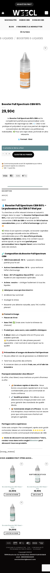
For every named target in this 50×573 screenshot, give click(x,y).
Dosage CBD (38, 20)
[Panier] (3, 12)
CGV (28, 547)
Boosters (34, 440)
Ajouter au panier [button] (12, 494)
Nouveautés (11, 20)
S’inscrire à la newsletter (29, 27)
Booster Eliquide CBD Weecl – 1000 (12, 488)
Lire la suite (37, 494)
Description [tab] (7, 191)
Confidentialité (37, 547)
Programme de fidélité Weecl (21, 549)
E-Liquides (6, 38)
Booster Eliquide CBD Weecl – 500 (37, 488)
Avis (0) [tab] (5, 195)
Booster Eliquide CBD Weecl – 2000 (12, 526)
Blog (11, 27)
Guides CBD (24, 20)
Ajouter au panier (23, 154)
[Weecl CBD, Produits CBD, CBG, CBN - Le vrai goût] (25, 12)
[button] (46, 13)
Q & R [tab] (4, 200)
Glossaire (37, 549)
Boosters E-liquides (30, 38)
